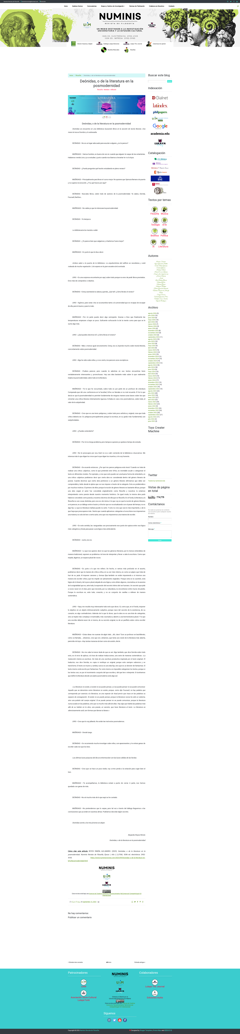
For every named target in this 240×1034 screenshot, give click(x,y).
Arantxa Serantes (161, 262)
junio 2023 (151, 395)
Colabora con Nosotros (156, 6)
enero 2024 (152, 380)
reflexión (113, 90)
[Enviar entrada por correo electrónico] (98, 902)
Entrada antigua (139, 962)
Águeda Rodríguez (161, 301)
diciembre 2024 (153, 356)
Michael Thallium (161, 286)
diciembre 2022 (153, 408)
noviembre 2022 (153, 410)
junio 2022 (151, 421)
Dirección (43, 1)
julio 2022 (151, 419)
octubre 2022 (152, 412)
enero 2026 (152, 328)
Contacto (171, 6)
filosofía (78, 75)
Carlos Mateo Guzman (161, 266)
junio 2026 (151, 318)
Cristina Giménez (161, 268)
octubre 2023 (152, 387)
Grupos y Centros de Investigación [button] (112, 6)
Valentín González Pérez (161, 297)
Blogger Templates (146, 1030)
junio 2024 (151, 369)
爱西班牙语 (168, 1030)
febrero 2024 (152, 378)
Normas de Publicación (137, 6)
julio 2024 (151, 367)
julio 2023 (151, 393)
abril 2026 (151, 322)
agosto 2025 (152, 339)
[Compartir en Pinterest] (140, 902)
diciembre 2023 (153, 382)
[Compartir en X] (135, 902)
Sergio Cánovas (161, 295)
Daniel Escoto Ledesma (161, 272)
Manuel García (161, 282)
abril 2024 (151, 374)
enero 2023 (152, 406)
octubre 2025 (152, 335)
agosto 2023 (152, 391)
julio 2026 (151, 315)
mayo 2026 (151, 320)
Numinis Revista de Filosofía (11, 1)
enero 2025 (152, 354)
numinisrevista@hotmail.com (30, 1)
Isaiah (161, 278)
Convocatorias (92, 6)
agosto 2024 (152, 365)
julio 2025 (151, 341)
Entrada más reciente (76, 962)
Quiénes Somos (77, 6)
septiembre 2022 (153, 415)
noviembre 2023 (153, 384)
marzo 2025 (152, 350)
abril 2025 (151, 348)
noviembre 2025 (153, 333)
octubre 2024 (152, 361)
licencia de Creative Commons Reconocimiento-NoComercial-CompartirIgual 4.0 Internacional (120, 1005)
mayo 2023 (151, 397)
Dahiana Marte (161, 270)
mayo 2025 (151, 346)
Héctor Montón (161, 276)
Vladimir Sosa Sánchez (161, 299)
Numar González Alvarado (161, 288)
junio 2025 (151, 343)
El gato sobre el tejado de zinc (161, 274)
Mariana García (161, 284)
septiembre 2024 (153, 363)
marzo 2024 (152, 376)
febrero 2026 (152, 326)
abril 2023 (151, 400)
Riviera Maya (157, 1030)
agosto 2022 (152, 417)
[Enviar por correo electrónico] (132, 902)
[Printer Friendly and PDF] (107, 117)
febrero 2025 (152, 352)
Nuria (161, 293)
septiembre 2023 (153, 389)
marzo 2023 (152, 402)
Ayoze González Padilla (161, 264)
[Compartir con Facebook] (137, 902)
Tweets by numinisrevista (156, 481)
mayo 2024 (151, 371)
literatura (107, 90)
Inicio (66, 6)
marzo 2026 (152, 324)
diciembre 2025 (153, 330)
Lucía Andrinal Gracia (161, 280)
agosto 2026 (152, 313)
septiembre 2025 (153, 337)
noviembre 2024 (153, 359)
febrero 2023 (152, 404)
